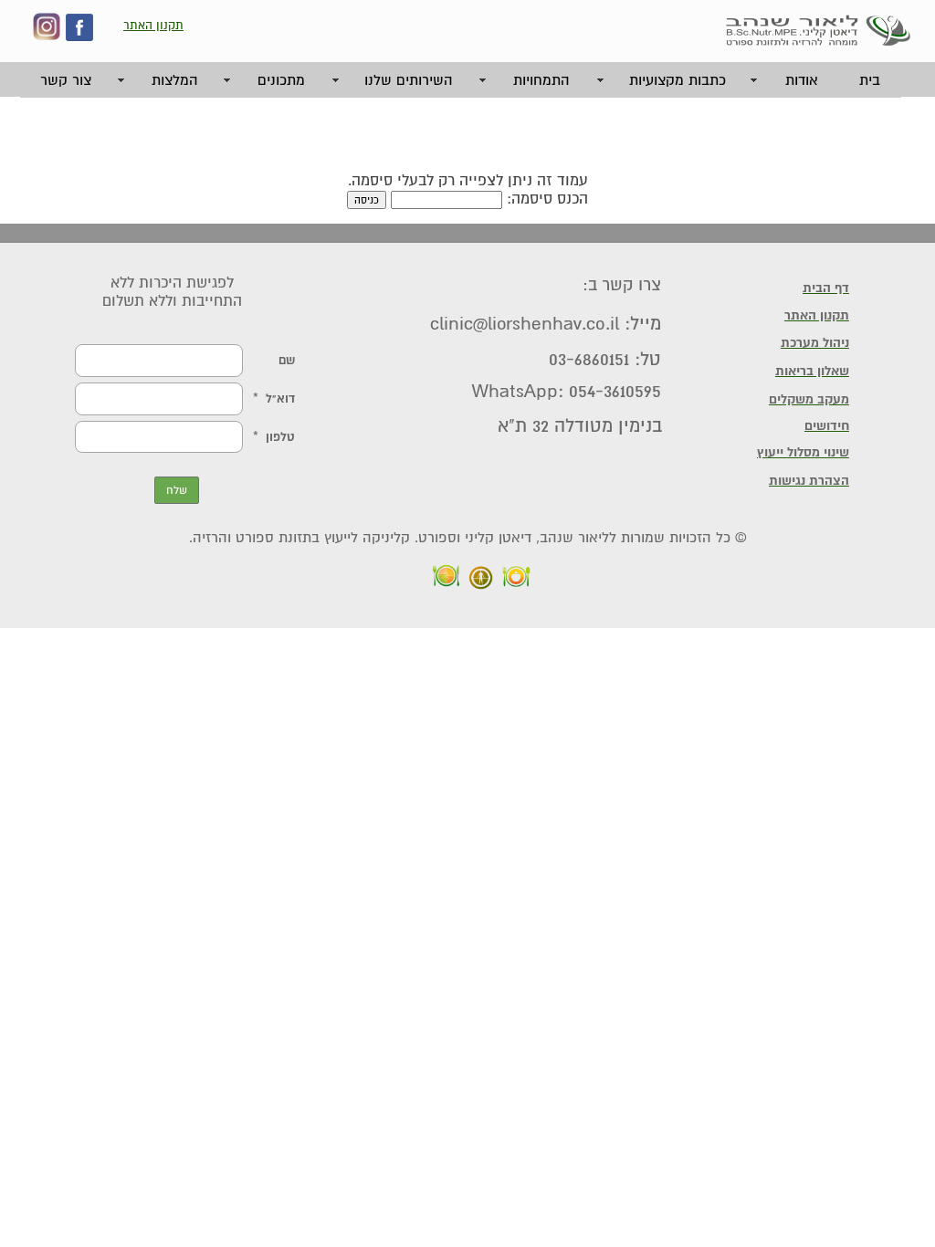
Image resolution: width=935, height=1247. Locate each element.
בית (869, 80)
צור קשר (65, 80)
